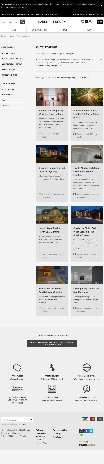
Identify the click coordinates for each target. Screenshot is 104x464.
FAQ (3, 100)
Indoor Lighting (8, 69)
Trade (64, 30)
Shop (14, 30)
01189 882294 (9, 436)
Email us (23, 436)
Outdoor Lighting (9, 75)
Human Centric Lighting (12, 59)
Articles (5, 105)
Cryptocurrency (59, 437)
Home (3, 36)
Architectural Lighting (12, 64)
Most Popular (8, 89)
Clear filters (84, 77)
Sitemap (56, 433)
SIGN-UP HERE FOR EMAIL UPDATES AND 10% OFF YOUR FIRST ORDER (52, 343)
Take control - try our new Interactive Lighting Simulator (29, 14)
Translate (22, 424)
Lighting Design (39, 30)
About (90, 30)
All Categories (8, 53)
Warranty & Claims (61, 430)
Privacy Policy (42, 443)
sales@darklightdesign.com (89, 14)
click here (21, 7)
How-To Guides (8, 95)
